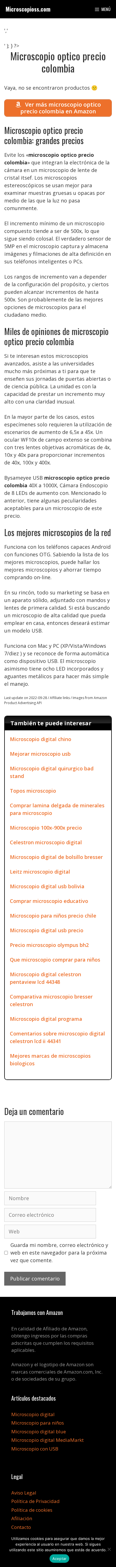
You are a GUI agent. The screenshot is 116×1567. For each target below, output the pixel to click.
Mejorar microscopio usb (40, 753)
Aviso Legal (23, 1492)
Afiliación (21, 1518)
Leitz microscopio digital (40, 871)
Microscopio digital (33, 1414)
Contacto (21, 1527)
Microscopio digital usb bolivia (47, 886)
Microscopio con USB (34, 1448)
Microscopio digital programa (46, 1018)
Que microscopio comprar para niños (55, 959)
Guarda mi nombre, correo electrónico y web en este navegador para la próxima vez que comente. (59, 1253)
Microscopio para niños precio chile (53, 915)
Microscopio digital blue (38, 1431)
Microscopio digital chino (40, 739)
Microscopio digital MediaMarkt (47, 1440)
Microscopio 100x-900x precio (46, 827)
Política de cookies (31, 1510)
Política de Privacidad (35, 1501)
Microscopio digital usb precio (46, 930)
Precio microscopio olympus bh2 (49, 945)
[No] (109, 1549)
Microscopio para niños (37, 1423)
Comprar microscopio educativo (49, 901)
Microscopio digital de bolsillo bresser (56, 857)
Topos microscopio (33, 790)
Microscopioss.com (28, 9)
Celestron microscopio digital (46, 842)
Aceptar (59, 1558)
